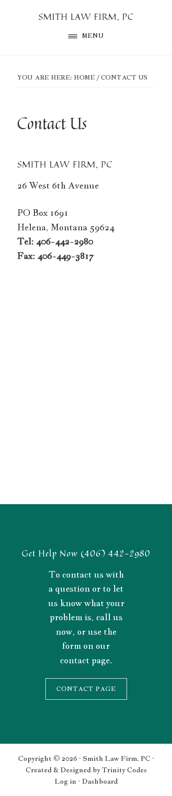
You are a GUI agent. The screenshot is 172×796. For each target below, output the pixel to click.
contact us (83, 574)
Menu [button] (93, 36)
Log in (65, 781)
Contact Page (86, 689)
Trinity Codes (124, 769)
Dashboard (100, 781)
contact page (85, 660)
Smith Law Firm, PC (86, 16)
